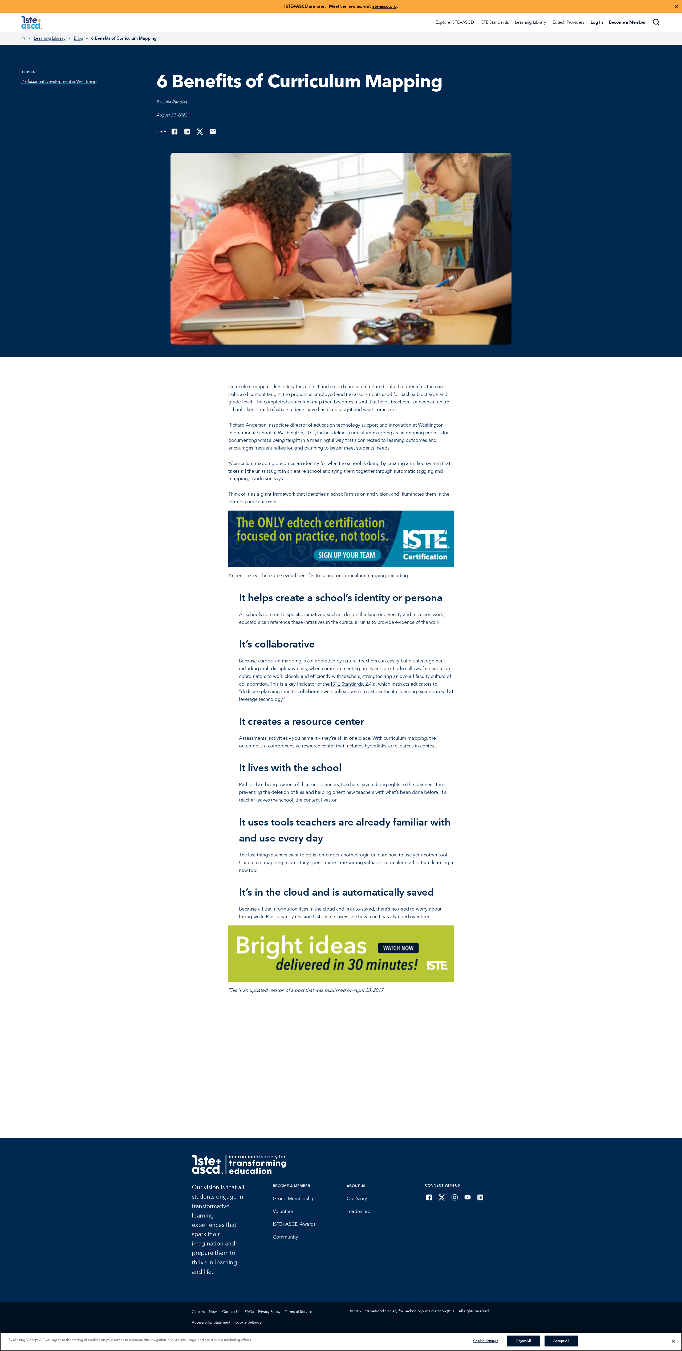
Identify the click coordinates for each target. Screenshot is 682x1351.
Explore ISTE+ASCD (455, 22)
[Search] (656, 22)
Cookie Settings (247, 1322)
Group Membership (294, 1199)
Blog (78, 38)
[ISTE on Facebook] (429, 1197)
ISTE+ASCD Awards (294, 1224)
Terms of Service (298, 1311)
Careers (198, 1311)
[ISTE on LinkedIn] (480, 1197)
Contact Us (231, 1311)
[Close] (673, 1341)
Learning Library (530, 22)
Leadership (358, 1211)
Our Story (357, 1199)
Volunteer (283, 1211)
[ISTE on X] (442, 1197)
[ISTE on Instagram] (454, 1197)
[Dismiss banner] (677, 6)
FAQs (249, 1311)
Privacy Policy (269, 1311)
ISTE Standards (494, 22)
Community (285, 1237)
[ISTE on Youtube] (467, 1197)
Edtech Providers (568, 22)
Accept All (561, 1341)
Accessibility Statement (211, 1322)
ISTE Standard (345, 684)
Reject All (523, 1341)
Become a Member (291, 1186)
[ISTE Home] (31, 22)
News (213, 1311)
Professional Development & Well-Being (59, 81)
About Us (356, 1186)
